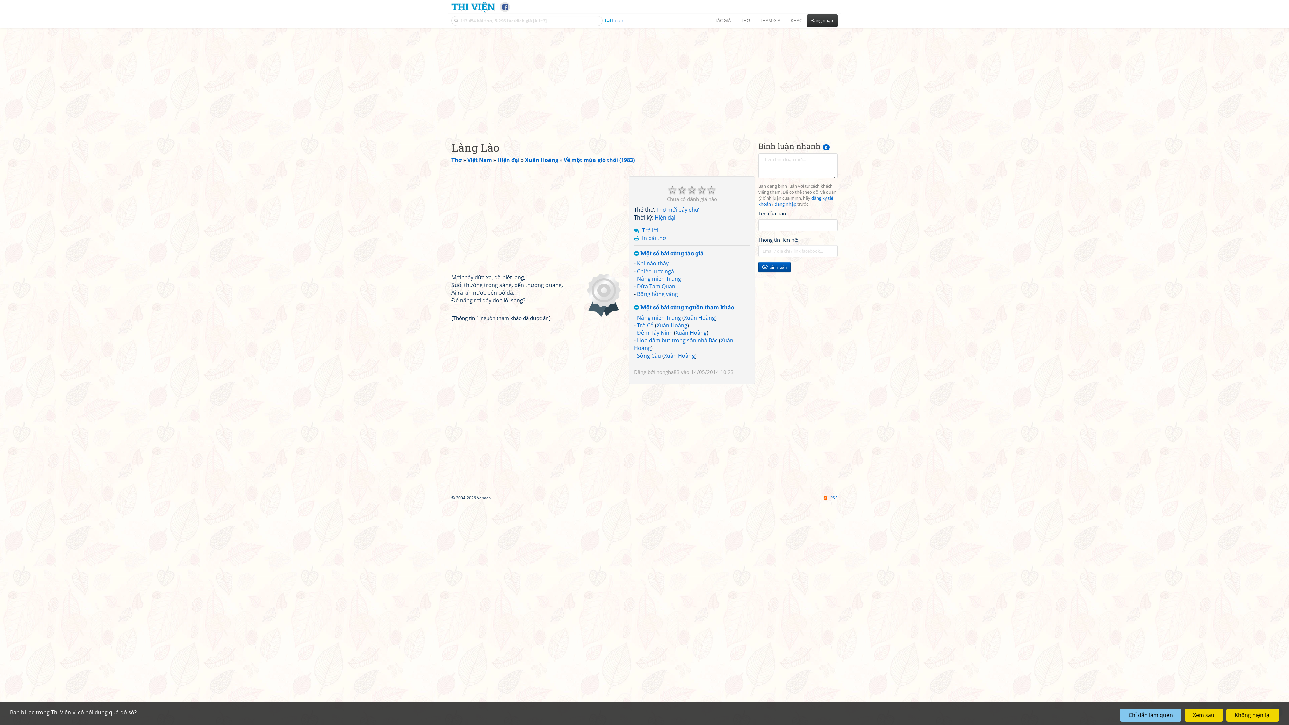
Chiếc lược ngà (655, 271)
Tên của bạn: (772, 213)
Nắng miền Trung (659, 278)
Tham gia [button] (770, 20)
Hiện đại (665, 217)
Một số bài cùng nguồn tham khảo (686, 307)
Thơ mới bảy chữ (677, 209)
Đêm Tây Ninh (655, 332)
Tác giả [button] (723, 20)
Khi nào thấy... (655, 263)
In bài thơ (654, 238)
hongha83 (668, 372)
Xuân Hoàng (699, 317)
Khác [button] (796, 20)
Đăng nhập (822, 20)
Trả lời (650, 230)
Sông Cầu (649, 355)
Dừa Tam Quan (656, 286)
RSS (834, 498)
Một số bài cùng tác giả (671, 253)
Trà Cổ (645, 325)
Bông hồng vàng (657, 294)
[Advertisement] (644, 79)
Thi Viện (473, 6)
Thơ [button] (745, 20)
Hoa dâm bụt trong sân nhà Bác (677, 340)
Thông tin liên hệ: (778, 239)
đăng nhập (785, 204)
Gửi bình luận (774, 267)
